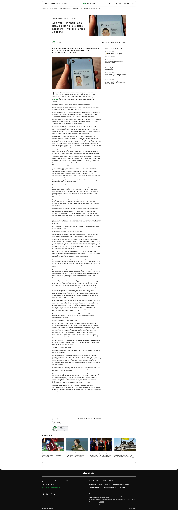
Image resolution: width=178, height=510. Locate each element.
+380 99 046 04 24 (48, 484)
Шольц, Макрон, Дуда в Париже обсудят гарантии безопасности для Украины (100, 455)
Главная (44, 8)
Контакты (107, 484)
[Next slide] (134, 462)
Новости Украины (53, 8)
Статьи (53, 3)
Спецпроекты (92, 484)
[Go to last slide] (43, 462)
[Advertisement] (76, 403)
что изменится (56, 422)
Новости (46, 3)
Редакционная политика (110, 487)
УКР (133, 3)
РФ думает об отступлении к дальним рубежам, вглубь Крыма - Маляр (115, 75)
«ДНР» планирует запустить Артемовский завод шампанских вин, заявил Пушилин (115, 82)
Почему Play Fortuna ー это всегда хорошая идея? (114, 68)
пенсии (60, 418)
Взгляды (64, 3)
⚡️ (114, 55)
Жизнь (58, 3)
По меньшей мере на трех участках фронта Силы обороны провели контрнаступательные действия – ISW (124, 456)
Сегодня (55, 99)
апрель (55, 418)
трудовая (67, 418)
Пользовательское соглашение (121, 484)
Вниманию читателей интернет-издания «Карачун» (114, 62)
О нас (100, 484)
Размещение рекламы (95, 487)
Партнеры (122, 487)
